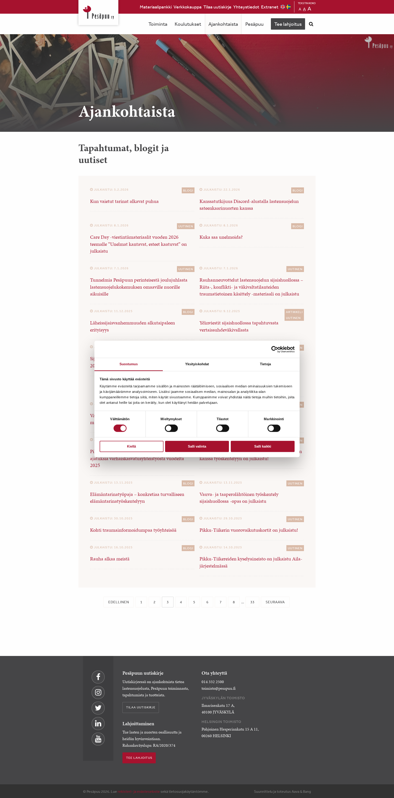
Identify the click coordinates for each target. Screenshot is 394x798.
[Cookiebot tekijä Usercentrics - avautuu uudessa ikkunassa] (275, 349)
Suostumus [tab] (128, 364)
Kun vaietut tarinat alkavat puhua (124, 201)
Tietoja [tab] (265, 364)
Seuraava (275, 602)
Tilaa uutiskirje (217, 6)
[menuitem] (156, 7)
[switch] (171, 428)
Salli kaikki (262, 446)
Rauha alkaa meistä (110, 558)
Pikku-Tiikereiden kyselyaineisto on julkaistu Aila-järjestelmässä (251, 562)
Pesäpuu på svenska (288, 7)
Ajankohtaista (223, 24)
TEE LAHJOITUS (139, 758)
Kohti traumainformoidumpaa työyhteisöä (133, 530)
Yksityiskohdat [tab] (197, 364)
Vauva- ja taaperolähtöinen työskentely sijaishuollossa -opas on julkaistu (239, 498)
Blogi (188, 190)
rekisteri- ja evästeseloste (139, 791)
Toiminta (157, 24)
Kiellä (131, 446)
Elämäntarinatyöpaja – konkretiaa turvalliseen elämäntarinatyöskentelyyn (137, 498)
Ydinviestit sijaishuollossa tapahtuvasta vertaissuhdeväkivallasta (239, 326)
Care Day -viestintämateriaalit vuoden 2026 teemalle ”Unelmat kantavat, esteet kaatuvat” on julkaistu (138, 244)
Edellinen (118, 602)
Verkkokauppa (188, 6)
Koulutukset (188, 24)
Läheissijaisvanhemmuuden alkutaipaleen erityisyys (132, 326)
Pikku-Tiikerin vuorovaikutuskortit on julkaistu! (249, 530)
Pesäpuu (98, 12)
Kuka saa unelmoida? (221, 237)
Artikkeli (294, 312)
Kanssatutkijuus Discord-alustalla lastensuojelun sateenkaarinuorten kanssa (249, 205)
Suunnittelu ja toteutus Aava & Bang (282, 791)
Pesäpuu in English (282, 7)
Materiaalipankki (156, 6)
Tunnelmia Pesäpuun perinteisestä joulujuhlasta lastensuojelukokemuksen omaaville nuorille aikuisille (138, 287)
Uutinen (185, 226)
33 (252, 602)
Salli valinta (197, 446)
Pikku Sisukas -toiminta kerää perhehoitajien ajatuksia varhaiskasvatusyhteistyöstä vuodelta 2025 (137, 458)
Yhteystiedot (246, 6)
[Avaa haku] (311, 24)
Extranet (269, 6)
